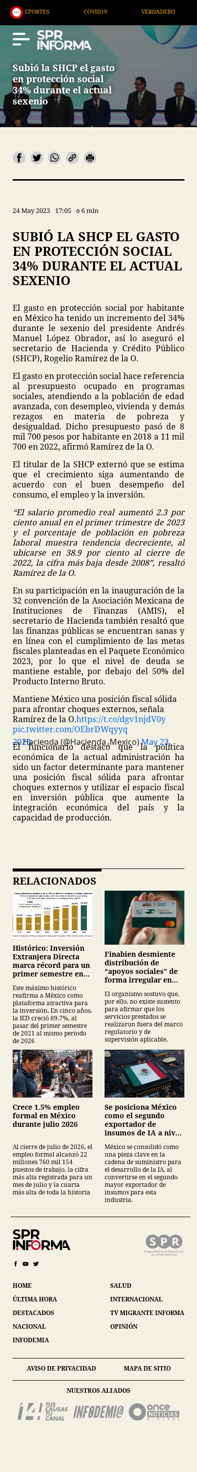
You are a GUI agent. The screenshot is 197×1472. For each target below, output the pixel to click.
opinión (123, 1326)
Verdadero (125, 11)
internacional (136, 1299)
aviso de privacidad (61, 1368)
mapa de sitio (147, 1368)
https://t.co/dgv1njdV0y (121, 719)
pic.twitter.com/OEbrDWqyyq (70, 729)
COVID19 (62, 11)
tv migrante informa (147, 1313)
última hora (35, 1299)
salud (120, 1285)
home (22, 1285)
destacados (33, 1313)
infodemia (31, 1340)
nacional (29, 1326)
